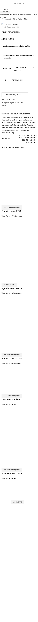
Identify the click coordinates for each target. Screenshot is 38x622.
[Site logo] (19, 16)
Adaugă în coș (17, 80)
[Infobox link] (19, 5)
